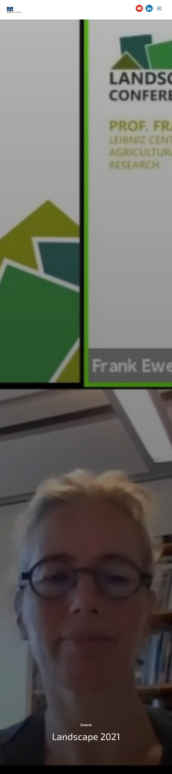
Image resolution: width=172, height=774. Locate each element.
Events (86, 725)
